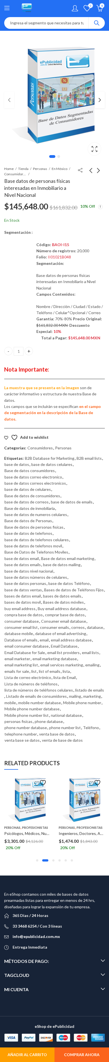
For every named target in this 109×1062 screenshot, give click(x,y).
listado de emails (89, 690)
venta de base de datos (62, 740)
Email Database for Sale (24, 652)
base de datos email (21, 558)
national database (66, 715)
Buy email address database (62, 608)
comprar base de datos (65, 614)
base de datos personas (25, 583)
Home (9, 169)
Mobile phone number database (32, 708)
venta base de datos (57, 734)
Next (100, 100)
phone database (49, 721)
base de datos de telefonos (28, 533)
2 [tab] (58, 156)
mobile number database (39, 702)
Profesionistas (35, 827)
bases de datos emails (62, 596)
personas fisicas (18, 721)
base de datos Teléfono (69, 583)
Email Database (64, 646)
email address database (71, 640)
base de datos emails (22, 564)
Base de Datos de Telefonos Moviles (36, 552)
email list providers (63, 652)
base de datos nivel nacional (28, 571)
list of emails (49, 671)
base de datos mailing (61, 564)
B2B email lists (89, 458)
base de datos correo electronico (33, 477)
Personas (40, 169)
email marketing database (54, 658)
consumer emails (54, 627)
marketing (92, 696)
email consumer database (26, 646)
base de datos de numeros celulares (35, 514)
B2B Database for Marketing (49, 458)
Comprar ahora (81, 1054)
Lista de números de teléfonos (31, 683)
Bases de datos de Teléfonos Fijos (74, 589)
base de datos (16, 464)
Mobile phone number (82, 702)
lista (66, 671)
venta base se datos (22, 740)
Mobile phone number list (26, 715)
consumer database (21, 621)
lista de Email (64, 677)
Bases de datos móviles (63, 602)
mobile (10, 702)
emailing (92, 664)
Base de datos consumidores (29, 470)
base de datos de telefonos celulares (36, 539)
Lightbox (94, 149)
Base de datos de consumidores (32, 495)
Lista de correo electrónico (27, 677)
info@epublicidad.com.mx (36, 936)
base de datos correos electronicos (35, 483)
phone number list (65, 727)
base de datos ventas (23, 589)
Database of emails (20, 640)
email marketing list (21, 664)
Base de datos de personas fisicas (33, 527)
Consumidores (15, 174)
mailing (75, 696)
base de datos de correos (26, 502)
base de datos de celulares (27, 489)
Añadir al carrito (27, 1054)
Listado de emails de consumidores (36, 696)
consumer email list (21, 627)
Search (97, 23)
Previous (9, 100)
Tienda (23, 169)
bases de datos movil (22, 602)
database (95, 627)
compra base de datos (23, 614)
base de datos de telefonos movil (33, 545)
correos (78, 627)
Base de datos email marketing (67, 558)
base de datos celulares (51, 464)
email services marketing (61, 664)
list (34, 671)
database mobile (18, 633)
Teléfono (91, 727)
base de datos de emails (72, 502)
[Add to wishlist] (41, 783)
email (44, 640)
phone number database (25, 727)
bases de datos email (22, 596)
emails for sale (16, 671)
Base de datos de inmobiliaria (29, 508)
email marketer (17, 658)
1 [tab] (52, 156)
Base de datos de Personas (28, 520)
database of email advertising (60, 633)
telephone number (20, 734)
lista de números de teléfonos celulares (38, 690)
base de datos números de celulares (35, 577)
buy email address (19, 608)
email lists (90, 652)
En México (59, 169)
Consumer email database (63, 621)
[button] (37, 860)
